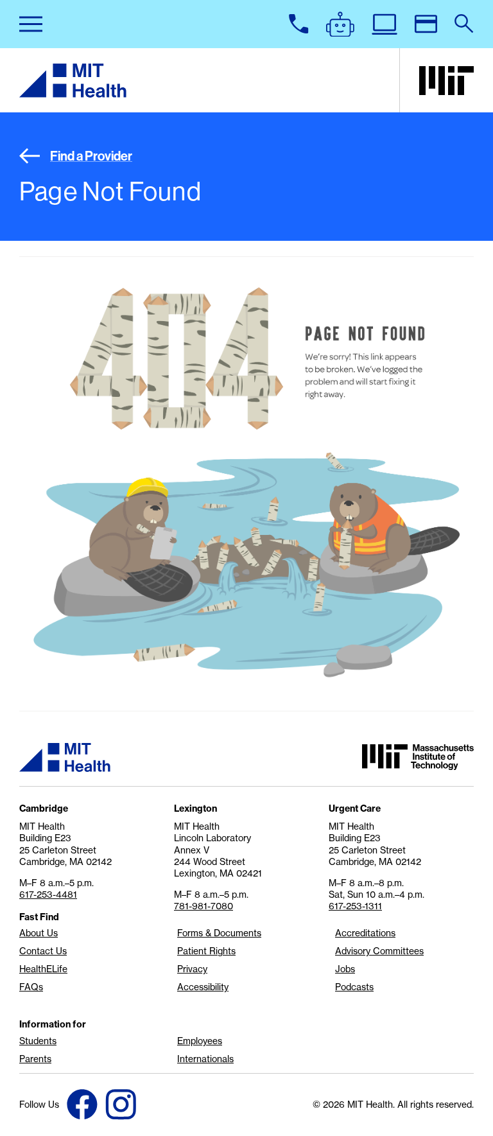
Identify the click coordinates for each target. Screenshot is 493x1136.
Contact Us (43, 951)
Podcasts (354, 987)
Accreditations (365, 933)
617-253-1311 (355, 906)
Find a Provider (91, 156)
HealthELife (43, 969)
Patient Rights (206, 951)
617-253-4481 (48, 894)
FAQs (31, 987)
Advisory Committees (379, 951)
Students (37, 1040)
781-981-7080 (203, 906)
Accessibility (203, 987)
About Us (38, 933)
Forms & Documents (219, 933)
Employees (199, 1040)
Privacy (192, 969)
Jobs (345, 969)
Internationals (205, 1058)
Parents (35, 1058)
